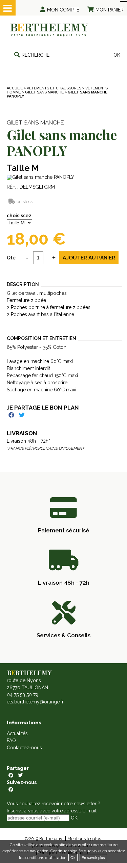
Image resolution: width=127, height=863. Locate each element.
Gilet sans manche (44, 92)
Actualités (17, 733)
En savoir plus (93, 858)
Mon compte (63, 9)
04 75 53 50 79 (22, 694)
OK (116, 55)
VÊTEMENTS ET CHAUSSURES (54, 88)
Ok (73, 858)
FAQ (11, 740)
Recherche (35, 55)
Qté (11, 257)
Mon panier (110, 9)
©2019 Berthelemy (43, 838)
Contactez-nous (24, 747)
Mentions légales (84, 838)
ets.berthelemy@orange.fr (35, 701)
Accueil (15, 88)
